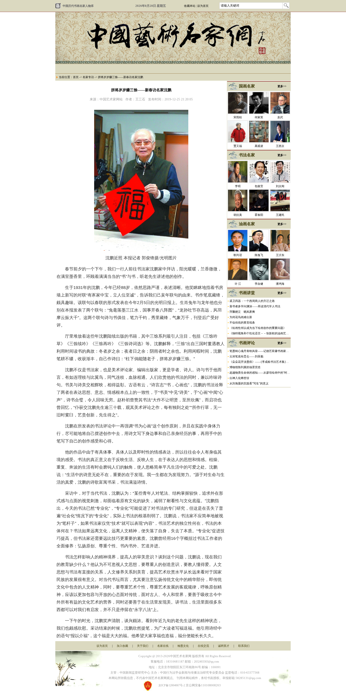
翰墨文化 (183, 646)
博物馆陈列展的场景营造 (245, 367)
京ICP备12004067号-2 (171, 685)
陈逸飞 (259, 255)
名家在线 (163, 646)
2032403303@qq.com (206, 661)
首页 (76, 77)
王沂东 (280, 255)
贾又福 (237, 146)
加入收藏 (122, 646)
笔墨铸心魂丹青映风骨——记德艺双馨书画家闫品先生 (263, 351)
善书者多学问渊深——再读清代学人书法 (254, 306)
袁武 (280, 117)
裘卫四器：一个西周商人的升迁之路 (252, 301)
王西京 (280, 146)
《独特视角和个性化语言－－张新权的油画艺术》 (260, 333)
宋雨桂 (237, 117)
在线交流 (203, 646)
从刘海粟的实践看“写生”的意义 (249, 383)
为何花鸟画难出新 (240, 317)
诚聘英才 (223, 646)
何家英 (259, 117)
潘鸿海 (280, 283)
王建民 (280, 215)
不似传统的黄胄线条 (242, 322)
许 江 (238, 283)
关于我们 (142, 646)
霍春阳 (259, 215)
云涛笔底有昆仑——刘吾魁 (246, 356)
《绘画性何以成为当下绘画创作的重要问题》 (257, 328)
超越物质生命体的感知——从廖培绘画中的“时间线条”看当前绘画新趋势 (274, 372)
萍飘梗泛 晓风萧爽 (242, 311)
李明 (238, 186)
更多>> (282, 86)
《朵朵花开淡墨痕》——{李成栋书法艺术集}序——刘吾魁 (266, 361)
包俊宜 (259, 186)
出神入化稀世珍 (239, 378)
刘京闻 (280, 186)
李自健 (259, 283)
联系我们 (243, 646)
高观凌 (259, 146)
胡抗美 (237, 215)
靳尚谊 (237, 255)
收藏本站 (189, 6)
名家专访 (88, 77)
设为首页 (203, 6)
